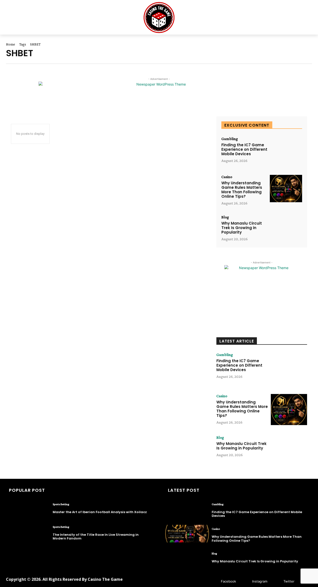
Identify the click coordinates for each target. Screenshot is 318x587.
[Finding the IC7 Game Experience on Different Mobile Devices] (286, 150)
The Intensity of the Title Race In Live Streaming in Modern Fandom (96, 536)
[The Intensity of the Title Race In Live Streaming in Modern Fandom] (28, 531)
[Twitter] (276, 581)
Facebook (228, 581)
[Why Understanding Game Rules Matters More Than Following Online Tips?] (286, 188)
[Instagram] (244, 581)
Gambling (229, 139)
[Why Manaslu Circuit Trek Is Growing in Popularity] (286, 229)
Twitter (288, 581)
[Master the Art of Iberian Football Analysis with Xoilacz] (28, 509)
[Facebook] (213, 581)
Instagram (259, 581)
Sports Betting (61, 504)
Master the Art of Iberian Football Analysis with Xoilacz (100, 512)
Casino (226, 177)
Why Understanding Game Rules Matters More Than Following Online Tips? (241, 189)
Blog (225, 217)
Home (10, 44)
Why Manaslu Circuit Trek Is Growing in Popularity (241, 228)
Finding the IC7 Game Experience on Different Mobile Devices (244, 149)
